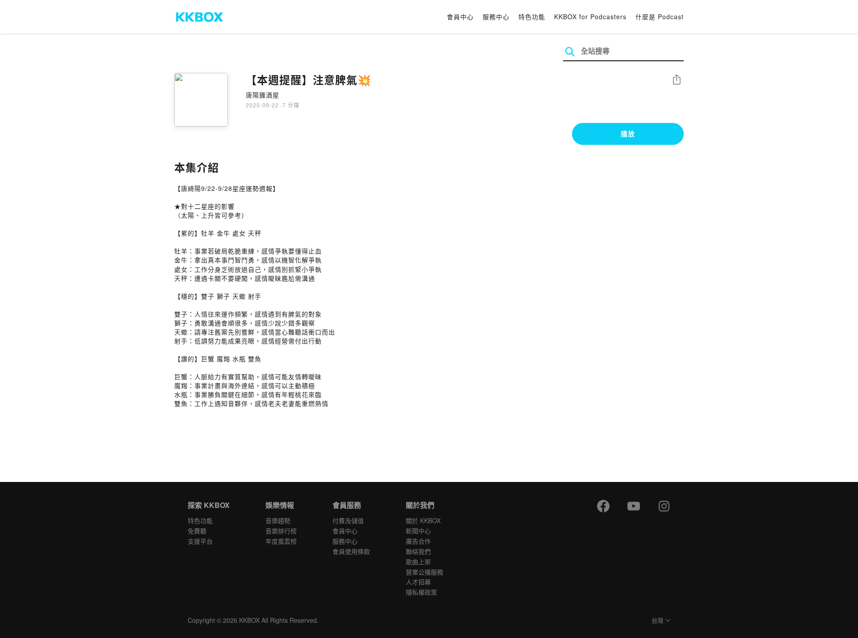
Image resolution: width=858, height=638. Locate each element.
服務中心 (496, 16)
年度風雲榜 (281, 541)
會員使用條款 (351, 551)
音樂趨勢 (277, 520)
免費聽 (197, 530)
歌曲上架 (418, 561)
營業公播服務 (424, 571)
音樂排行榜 (281, 530)
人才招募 (418, 581)
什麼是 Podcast (659, 16)
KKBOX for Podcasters (590, 16)
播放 (628, 134)
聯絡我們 (418, 551)
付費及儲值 (348, 520)
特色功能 (531, 16)
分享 (676, 80)
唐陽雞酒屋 (262, 94)
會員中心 (460, 16)
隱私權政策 (421, 591)
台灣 (657, 620)
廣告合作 (418, 541)
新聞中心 (418, 530)
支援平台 (200, 541)
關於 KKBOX (423, 520)
